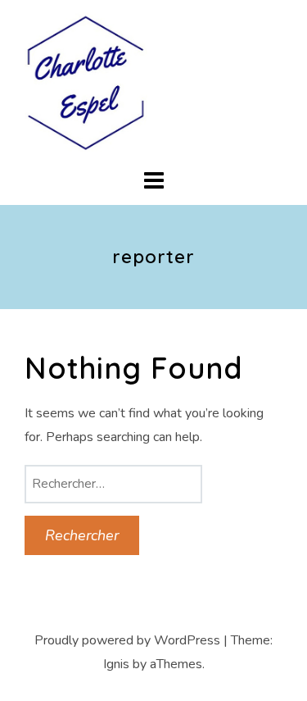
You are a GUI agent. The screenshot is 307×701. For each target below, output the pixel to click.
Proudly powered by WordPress (127, 640)
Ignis (116, 664)
